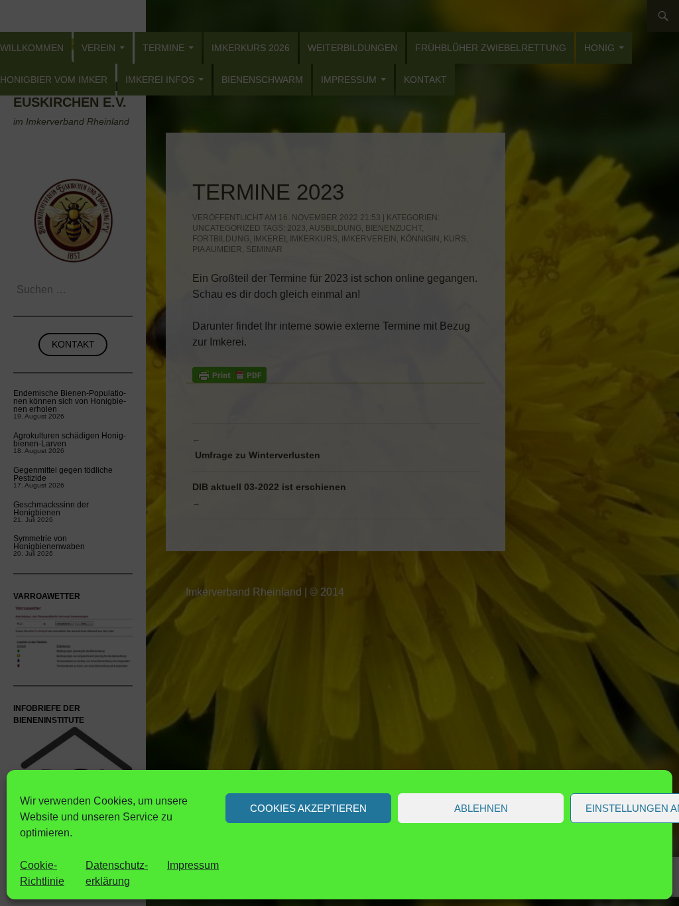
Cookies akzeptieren (308, 808)
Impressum (193, 865)
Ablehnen (481, 808)
